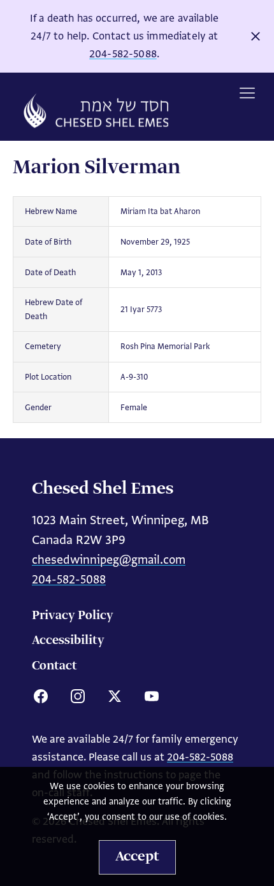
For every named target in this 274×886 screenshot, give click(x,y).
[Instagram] (78, 696)
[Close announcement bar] (255, 36)
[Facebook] (41, 696)
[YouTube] (152, 696)
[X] (115, 696)
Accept (137, 857)
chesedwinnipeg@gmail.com (108, 560)
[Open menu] (247, 93)
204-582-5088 (123, 53)
